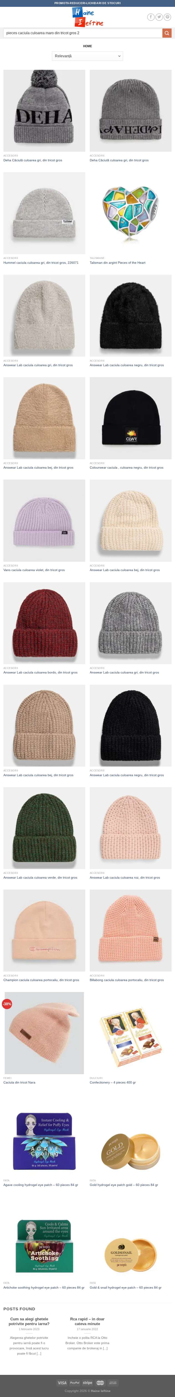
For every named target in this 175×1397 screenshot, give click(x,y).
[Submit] (167, 33)
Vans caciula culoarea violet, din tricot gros (34, 570)
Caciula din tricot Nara (19, 1082)
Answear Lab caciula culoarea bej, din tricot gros (38, 467)
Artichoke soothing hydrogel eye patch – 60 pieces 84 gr (44, 1287)
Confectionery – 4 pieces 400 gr (113, 1082)
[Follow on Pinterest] (167, 17)
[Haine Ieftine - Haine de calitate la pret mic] (87, 17)
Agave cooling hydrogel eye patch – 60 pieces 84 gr (40, 1185)
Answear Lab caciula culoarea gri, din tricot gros (38, 365)
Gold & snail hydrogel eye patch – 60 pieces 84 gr (126, 1287)
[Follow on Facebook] (151, 17)
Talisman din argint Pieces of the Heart (117, 262)
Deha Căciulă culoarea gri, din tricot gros (32, 160)
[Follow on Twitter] (159, 17)
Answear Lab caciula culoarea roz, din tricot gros (125, 877)
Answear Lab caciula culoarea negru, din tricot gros (127, 365)
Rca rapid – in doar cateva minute (87, 1321)
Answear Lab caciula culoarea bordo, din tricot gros (40, 672)
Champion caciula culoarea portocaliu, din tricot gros (41, 980)
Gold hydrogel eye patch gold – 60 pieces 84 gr (124, 1185)
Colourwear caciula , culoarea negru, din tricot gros (126, 467)
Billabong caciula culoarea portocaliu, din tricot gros (127, 980)
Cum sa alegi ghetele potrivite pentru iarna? (29, 1321)
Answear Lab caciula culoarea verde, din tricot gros (40, 877)
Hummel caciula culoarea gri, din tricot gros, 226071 (41, 262)
